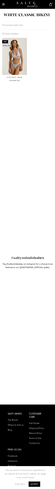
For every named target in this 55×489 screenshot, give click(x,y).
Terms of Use (35, 438)
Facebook (12, 456)
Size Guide (34, 423)
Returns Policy (35, 433)
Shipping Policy (36, 428)
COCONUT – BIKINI (14, 77)
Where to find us (15, 425)
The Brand (13, 420)
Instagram (13, 461)
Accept (34, 484)
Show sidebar (11, 34)
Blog (10, 430)
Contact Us (34, 443)
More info (20, 484)
